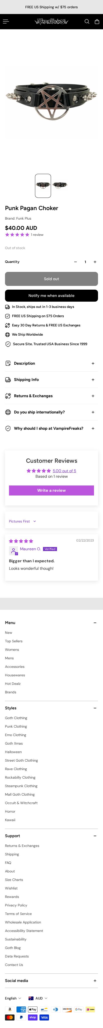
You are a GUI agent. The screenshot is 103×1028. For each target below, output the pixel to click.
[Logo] (51, 21)
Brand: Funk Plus (18, 218)
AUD (39, 998)
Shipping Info (26, 379)
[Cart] (97, 21)
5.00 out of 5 (64, 470)
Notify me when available (51, 295)
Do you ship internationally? (39, 412)
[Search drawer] (87, 21)
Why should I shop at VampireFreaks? (48, 428)
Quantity (12, 262)
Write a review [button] (51, 490)
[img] (21, 541)
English (10, 998)
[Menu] (6, 21)
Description (24, 363)
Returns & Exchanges (33, 395)
